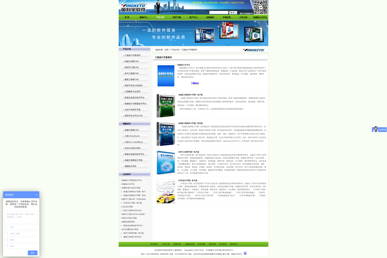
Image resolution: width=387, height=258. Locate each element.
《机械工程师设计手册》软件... (134, 195)
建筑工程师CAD (132, 79)
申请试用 (227, 17)
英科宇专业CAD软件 (134, 85)
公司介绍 (243, 17)
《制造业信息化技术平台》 (133, 226)
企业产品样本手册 (132, 109)
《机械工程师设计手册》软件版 (190, 123)
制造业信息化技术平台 (134, 97)
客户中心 (193, 17)
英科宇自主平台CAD (134, 116)
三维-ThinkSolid (132, 136)
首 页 (127, 17)
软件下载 (177, 17)
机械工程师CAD (132, 61)
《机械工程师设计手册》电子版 (190, 95)
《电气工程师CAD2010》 (132, 210)
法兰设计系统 (127, 207)
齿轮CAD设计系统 (129, 218)
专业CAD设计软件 (133, 148)
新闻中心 (144, 17)
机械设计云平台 (260, 17)
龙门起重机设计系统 (130, 229)
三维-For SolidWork (134, 142)
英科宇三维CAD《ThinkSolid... (134, 199)
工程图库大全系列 (132, 91)
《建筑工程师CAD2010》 (132, 237)
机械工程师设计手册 (133, 160)
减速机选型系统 (128, 222)
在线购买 (210, 17)
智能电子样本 (131, 166)
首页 (167, 50)
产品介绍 (160, 17)
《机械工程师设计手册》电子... (134, 192)
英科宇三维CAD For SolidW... (134, 214)
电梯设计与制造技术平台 (135, 103)
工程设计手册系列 (132, 55)
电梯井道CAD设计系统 (131, 188)
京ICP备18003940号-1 (224, 250)
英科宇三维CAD (132, 67)
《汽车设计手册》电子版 (132, 203)
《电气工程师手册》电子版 (133, 233)
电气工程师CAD (132, 73)
